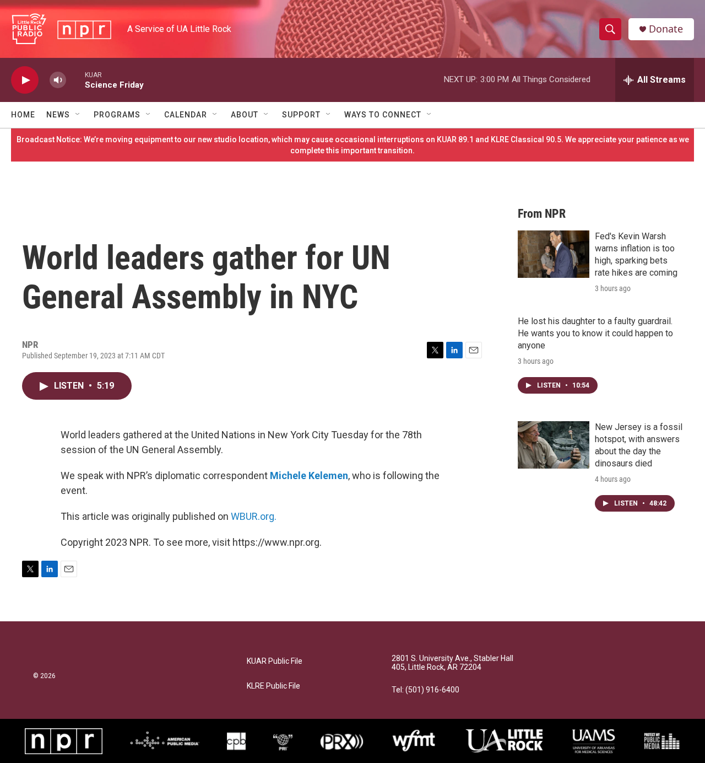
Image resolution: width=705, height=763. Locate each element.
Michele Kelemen (309, 475)
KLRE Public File (273, 686)
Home (23, 114)
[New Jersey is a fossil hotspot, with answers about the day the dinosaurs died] (553, 445)
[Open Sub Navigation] (78, 114)
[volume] (57, 80)
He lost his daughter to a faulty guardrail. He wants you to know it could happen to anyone (595, 333)
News (58, 114)
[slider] (75, 79)
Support (301, 114)
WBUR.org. (253, 516)
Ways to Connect (382, 114)
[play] (25, 80)
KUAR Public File (274, 661)
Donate (666, 29)
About (244, 114)
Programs (117, 114)
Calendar (185, 114)
